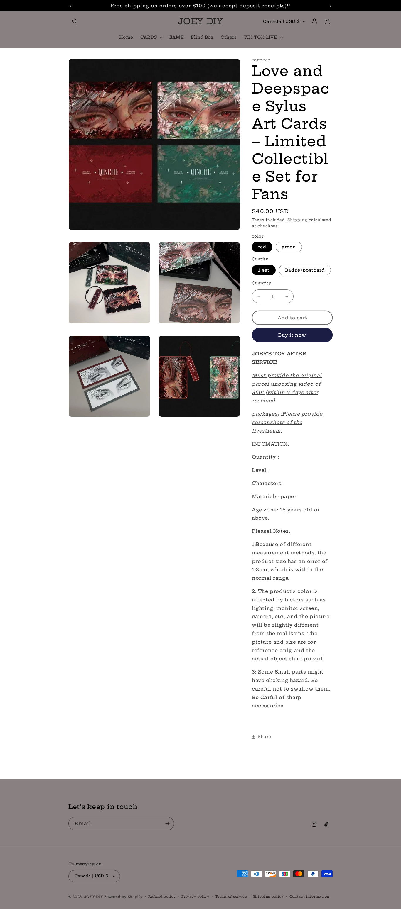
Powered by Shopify (123, 897)
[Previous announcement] (70, 5)
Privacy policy (195, 896)
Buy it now (292, 335)
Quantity (261, 283)
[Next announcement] (330, 5)
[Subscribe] (167, 823)
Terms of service (231, 896)
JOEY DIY (93, 897)
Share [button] (264, 736)
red (262, 247)
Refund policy (162, 896)
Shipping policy (268, 896)
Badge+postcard (305, 270)
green (289, 247)
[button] (74, 21)
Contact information (309, 896)
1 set (263, 270)
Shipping (297, 220)
